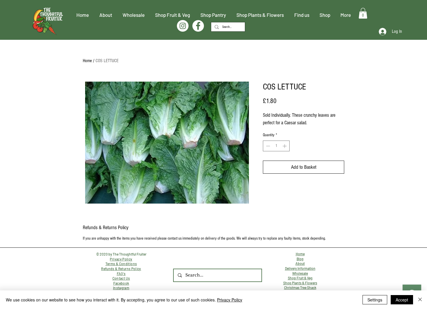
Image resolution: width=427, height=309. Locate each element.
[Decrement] (267, 146)
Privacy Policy (229, 300)
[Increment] (285, 146)
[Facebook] (198, 26)
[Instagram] (183, 26)
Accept (402, 300)
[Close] (420, 299)
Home (87, 60)
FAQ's (121, 274)
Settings (374, 300)
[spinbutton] (276, 146)
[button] (362, 13)
